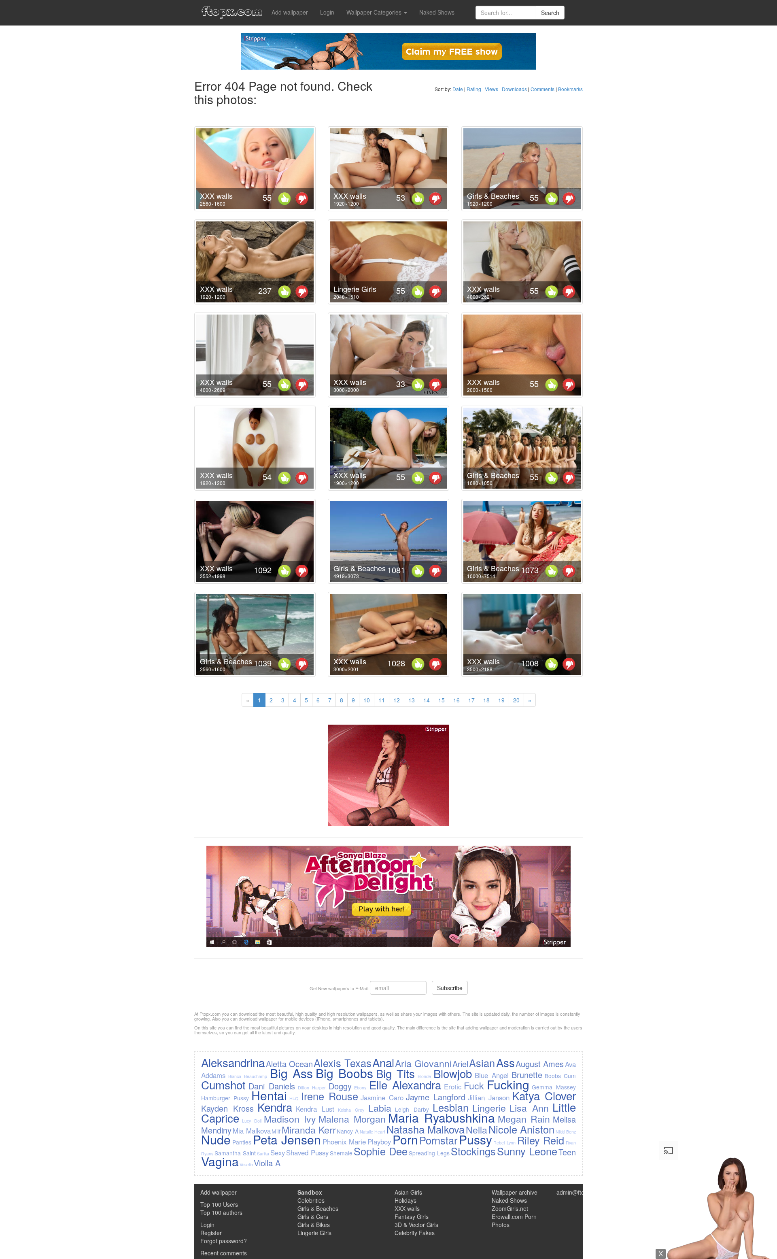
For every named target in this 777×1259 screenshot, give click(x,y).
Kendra (274, 1107)
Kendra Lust (315, 1109)
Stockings (473, 1151)
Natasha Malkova (425, 1129)
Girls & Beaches (493, 195)
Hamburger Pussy (225, 1098)
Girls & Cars (312, 1216)
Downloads (514, 88)
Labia (379, 1107)
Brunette (527, 1074)
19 (501, 700)
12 (396, 700)
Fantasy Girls (412, 1216)
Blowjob (452, 1073)
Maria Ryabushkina (441, 1117)
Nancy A (348, 1131)
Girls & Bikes (313, 1225)
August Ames (540, 1064)
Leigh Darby (412, 1109)
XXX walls (216, 195)
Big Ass (291, 1073)
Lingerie (489, 1107)
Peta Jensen (287, 1139)
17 (471, 700)
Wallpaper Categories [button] (374, 12)
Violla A (267, 1163)
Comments (542, 88)
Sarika (263, 1154)
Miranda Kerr (309, 1129)
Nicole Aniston (521, 1129)
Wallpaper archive (514, 1192)
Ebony (360, 1088)
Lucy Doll (251, 1121)
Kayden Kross (227, 1108)
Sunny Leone (527, 1151)
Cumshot (223, 1084)
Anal (383, 1062)
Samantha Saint (235, 1153)
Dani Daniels (271, 1086)
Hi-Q (293, 1098)
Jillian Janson (489, 1097)
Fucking (508, 1084)
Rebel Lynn (504, 1143)
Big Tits (395, 1073)
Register (211, 1233)
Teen (567, 1152)
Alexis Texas (342, 1062)
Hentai (269, 1095)
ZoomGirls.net (510, 1208)
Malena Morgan (352, 1118)
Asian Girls (408, 1192)
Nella (476, 1129)
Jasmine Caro (382, 1097)
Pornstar (438, 1140)
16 (456, 700)
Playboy (379, 1141)
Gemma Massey (553, 1087)
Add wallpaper (290, 12)
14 (426, 700)
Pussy (475, 1139)
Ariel (460, 1064)
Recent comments (223, 1253)
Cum (570, 1076)
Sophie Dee (381, 1151)
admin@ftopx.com (579, 1192)
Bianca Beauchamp (247, 1076)
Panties (241, 1142)
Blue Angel (492, 1075)
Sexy (277, 1152)
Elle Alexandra (405, 1084)
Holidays (405, 1200)
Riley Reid (541, 1140)
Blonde (424, 1076)
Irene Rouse (329, 1096)
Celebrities (311, 1200)
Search (550, 13)
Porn (405, 1139)
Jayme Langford (435, 1097)
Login (327, 12)
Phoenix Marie (344, 1141)
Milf (276, 1131)
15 (441, 700)
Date (457, 88)
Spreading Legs (429, 1153)
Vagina (220, 1161)
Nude (216, 1139)
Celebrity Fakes (415, 1233)
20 (516, 700)
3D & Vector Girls (416, 1225)
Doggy (340, 1086)
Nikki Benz (566, 1132)
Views (491, 88)
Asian (482, 1062)
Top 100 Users (219, 1204)
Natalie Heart (373, 1132)
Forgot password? (223, 1241)
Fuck (474, 1085)
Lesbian (451, 1107)
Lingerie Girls (354, 288)
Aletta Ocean (289, 1064)
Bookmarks (570, 88)
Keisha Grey (351, 1110)
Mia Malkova (252, 1131)
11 (381, 700)
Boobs (553, 1076)
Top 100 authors (221, 1212)
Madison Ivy (290, 1118)
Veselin (246, 1164)
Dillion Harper (312, 1088)
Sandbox (309, 1192)
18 (486, 700)
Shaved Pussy (307, 1152)
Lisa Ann (529, 1107)
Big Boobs (344, 1073)
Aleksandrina (233, 1062)
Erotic (452, 1086)
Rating (474, 88)
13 (411, 700)
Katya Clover (544, 1095)
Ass (505, 1062)
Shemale (341, 1153)
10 (366, 700)
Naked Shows (436, 12)
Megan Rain (524, 1118)
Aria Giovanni (423, 1063)
